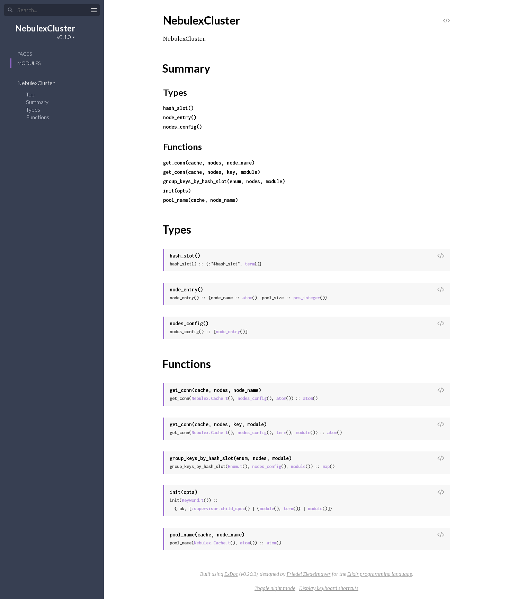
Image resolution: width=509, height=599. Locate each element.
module (303, 432)
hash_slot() (178, 108)
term (249, 263)
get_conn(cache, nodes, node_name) (208, 163)
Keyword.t (193, 500)
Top (30, 94)
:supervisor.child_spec (218, 508)
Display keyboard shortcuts (328, 588)
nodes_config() (182, 127)
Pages (24, 54)
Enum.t (235, 466)
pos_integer (306, 297)
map (326, 466)
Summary (37, 102)
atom (247, 297)
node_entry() (179, 117)
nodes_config (252, 398)
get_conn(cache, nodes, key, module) (211, 172)
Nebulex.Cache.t (209, 398)
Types (33, 109)
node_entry (228, 331)
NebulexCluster (45, 28)
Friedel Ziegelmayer (309, 574)
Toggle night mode (274, 588)
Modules (29, 63)
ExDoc (231, 574)
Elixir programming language (379, 574)
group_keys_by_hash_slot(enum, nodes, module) (224, 181)
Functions (38, 117)
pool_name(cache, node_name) (200, 200)
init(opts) (177, 191)
